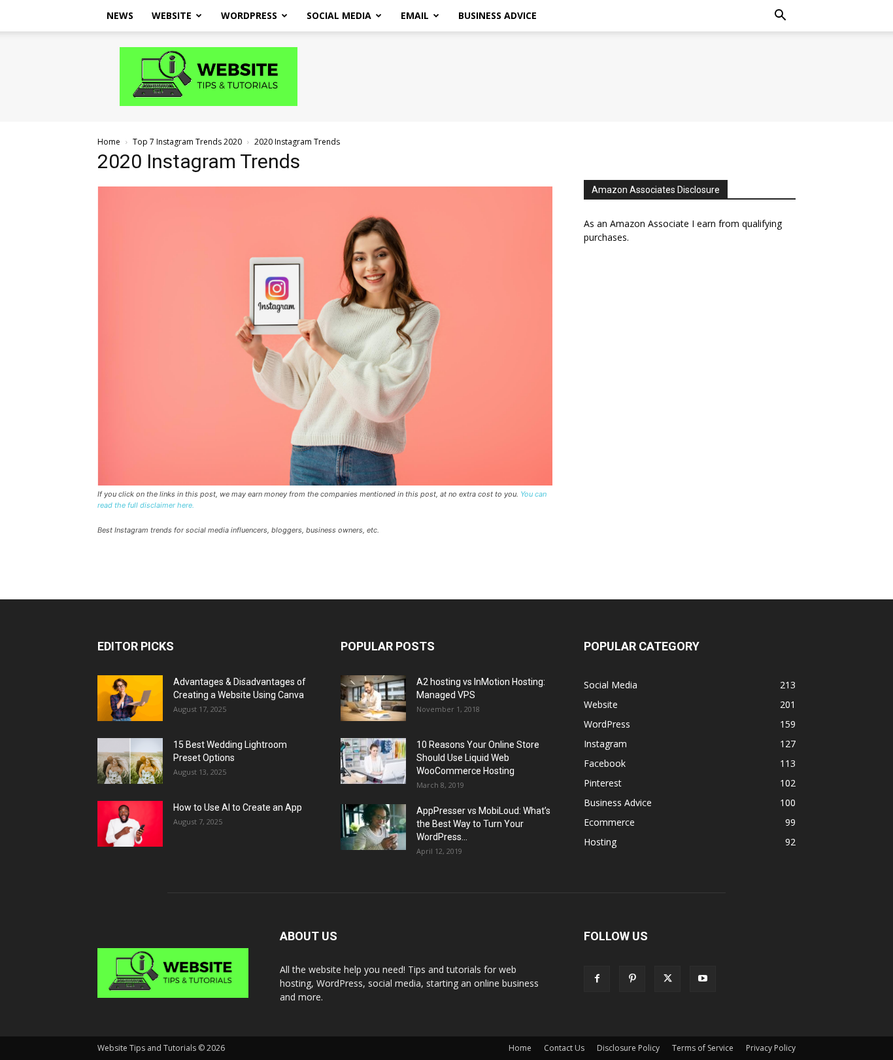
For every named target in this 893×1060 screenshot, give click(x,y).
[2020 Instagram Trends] (324, 481)
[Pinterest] (632, 979)
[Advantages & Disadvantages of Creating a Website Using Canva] (130, 698)
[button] (780, 16)
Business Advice (497, 15)
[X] (667, 979)
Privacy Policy (771, 1047)
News (120, 15)
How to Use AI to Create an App (237, 807)
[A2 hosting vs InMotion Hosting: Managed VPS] (373, 698)
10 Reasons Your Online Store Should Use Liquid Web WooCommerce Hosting (477, 757)
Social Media (339, 15)
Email (415, 15)
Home (108, 141)
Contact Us (564, 1047)
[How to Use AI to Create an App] (130, 824)
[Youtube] (703, 979)
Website (172, 15)
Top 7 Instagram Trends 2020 (187, 141)
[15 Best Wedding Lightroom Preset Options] (130, 761)
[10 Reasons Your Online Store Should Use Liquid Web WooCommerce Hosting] (373, 761)
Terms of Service (702, 1047)
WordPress (249, 15)
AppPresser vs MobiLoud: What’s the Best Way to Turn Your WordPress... (483, 823)
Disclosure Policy (628, 1047)
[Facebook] (597, 979)
